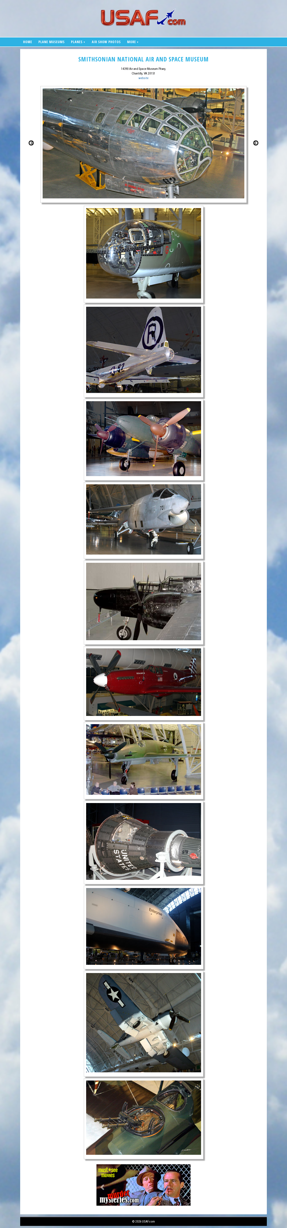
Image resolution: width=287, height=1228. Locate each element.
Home (27, 42)
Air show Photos (106, 42)
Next (255, 143)
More (131, 42)
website (143, 78)
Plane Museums (51, 42)
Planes (77, 42)
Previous (31, 143)
